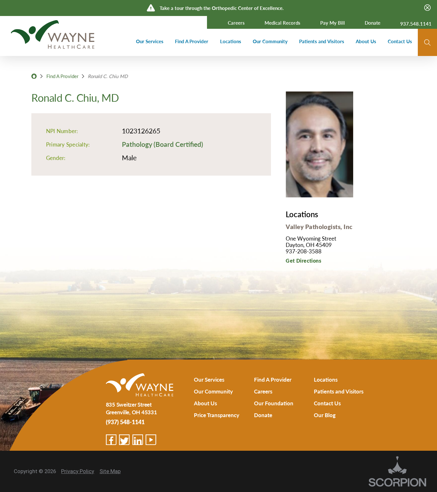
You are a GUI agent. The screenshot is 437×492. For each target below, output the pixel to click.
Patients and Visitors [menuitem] (321, 41)
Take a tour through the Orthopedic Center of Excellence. (222, 7)
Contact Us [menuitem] (400, 41)
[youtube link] (151, 439)
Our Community (213, 391)
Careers (263, 391)
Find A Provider (62, 76)
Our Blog (325, 415)
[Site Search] (427, 42)
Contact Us (327, 403)
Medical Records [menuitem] (282, 22)
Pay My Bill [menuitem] (332, 22)
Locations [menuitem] (230, 41)
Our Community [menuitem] (270, 41)
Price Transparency (216, 415)
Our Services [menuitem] (149, 41)
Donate (263, 415)
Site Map (110, 471)
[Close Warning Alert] (427, 8)
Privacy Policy (77, 471)
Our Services (209, 379)
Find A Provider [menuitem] (191, 41)
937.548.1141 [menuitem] (416, 23)
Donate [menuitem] (372, 22)
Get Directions (303, 260)
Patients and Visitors (338, 391)
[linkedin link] (137, 439)
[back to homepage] (34, 76)
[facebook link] (111, 439)
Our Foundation (273, 403)
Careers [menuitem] (236, 22)
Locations (326, 379)
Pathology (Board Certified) (162, 144)
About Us (205, 403)
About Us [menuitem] (366, 41)
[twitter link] (124, 439)
